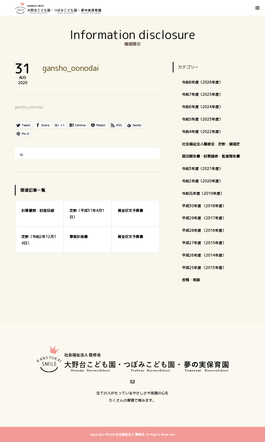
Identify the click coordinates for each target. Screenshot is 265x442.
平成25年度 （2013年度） (204, 267)
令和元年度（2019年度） (203, 193)
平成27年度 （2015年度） (204, 242)
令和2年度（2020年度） (202, 180)
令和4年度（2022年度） (202, 131)
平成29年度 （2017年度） (206, 217)
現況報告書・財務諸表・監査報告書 (211, 156)
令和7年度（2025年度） (202, 94)
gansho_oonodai (29, 106)
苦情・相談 (191, 279)
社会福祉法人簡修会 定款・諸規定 (211, 143)
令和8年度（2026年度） (202, 82)
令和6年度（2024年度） (202, 106)
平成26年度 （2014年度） (204, 255)
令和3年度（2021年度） (202, 168)
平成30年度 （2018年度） (204, 205)
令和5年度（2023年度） (202, 119)
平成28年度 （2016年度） (204, 230)
